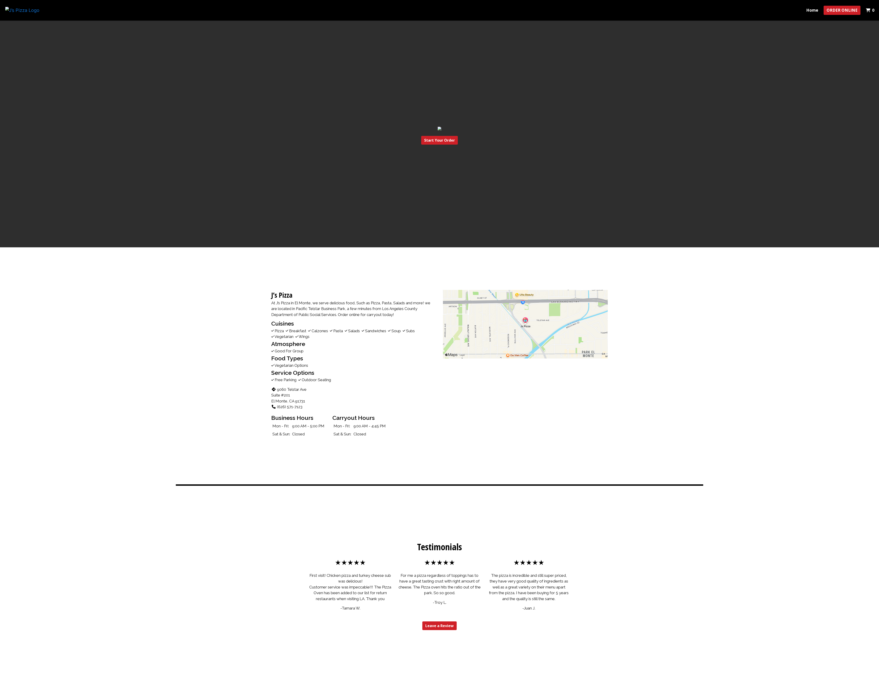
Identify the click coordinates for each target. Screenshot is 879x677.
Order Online (842, 10)
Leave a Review (439, 625)
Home (812, 10)
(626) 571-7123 (289, 407)
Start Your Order (439, 140)
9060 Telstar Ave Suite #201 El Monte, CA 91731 (289, 395)
